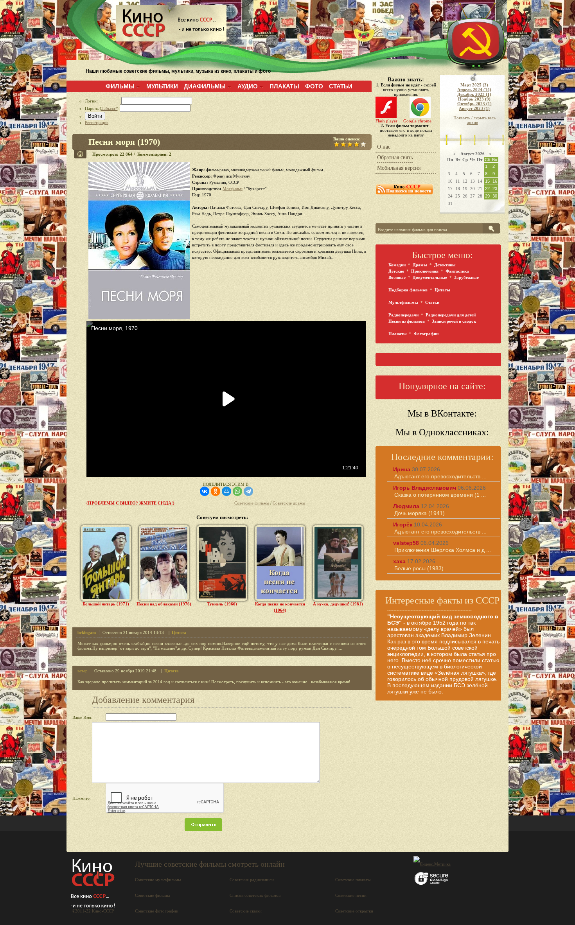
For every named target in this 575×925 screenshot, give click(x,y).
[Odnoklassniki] (215, 491)
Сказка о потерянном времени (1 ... (440, 495)
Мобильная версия (398, 168)
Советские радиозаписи (252, 879)
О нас (383, 147)
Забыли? (109, 108)
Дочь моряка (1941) (419, 513)
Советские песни (351, 895)
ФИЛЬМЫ (120, 86)
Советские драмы (289, 503)
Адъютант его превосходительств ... (440, 476)
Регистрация (96, 122)
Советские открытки (354, 911)
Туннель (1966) (222, 604)
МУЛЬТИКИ (162, 86)
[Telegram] (248, 491)
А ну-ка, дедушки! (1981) (338, 604)
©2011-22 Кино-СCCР (93, 911)
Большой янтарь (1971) (106, 604)
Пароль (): (102, 108)
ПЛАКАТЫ (284, 86)
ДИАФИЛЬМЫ (205, 86)
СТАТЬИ (340, 86)
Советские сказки (246, 911)
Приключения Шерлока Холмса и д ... (442, 550)
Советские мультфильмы (158, 879)
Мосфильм (233, 188)
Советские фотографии (156, 911)
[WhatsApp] (237, 491)
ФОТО (314, 86)
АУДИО (247, 86)
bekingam (86, 632)
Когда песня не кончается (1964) (280, 607)
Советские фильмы (251, 503)
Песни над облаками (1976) (164, 604)
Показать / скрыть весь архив (474, 120)
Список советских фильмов (255, 895)
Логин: (103, 101)
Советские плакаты (352, 879)
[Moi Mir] (226, 491)
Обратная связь (395, 157)
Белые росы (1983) (419, 568)
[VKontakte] (204, 491)
